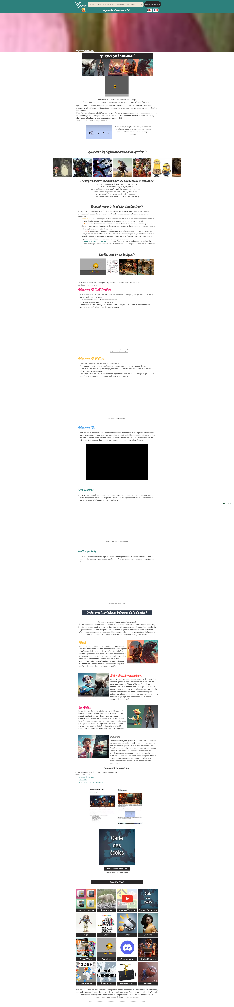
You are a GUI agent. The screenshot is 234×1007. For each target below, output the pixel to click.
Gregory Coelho (89, 50)
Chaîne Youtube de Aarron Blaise (119, 352)
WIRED (124, 603)
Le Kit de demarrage (86, 777)
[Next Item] (178, 167)
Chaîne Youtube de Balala (119, 419)
